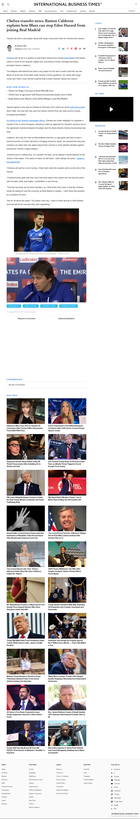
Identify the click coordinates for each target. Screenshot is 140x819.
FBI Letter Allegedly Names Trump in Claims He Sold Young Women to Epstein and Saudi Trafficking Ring (25, 499)
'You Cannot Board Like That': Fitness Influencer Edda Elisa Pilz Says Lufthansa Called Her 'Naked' (24, 571)
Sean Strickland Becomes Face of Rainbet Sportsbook (107, 172)
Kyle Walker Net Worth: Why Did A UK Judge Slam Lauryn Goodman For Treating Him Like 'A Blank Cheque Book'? (107, 33)
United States (88, 783)
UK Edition (131, 11)
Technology (5, 790)
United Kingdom (89, 779)
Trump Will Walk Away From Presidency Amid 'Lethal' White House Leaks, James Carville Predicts (25, 643)
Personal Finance (51, 11)
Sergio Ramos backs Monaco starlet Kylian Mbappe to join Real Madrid (37, 99)
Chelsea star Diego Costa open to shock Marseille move (31, 91)
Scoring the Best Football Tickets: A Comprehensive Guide (107, 133)
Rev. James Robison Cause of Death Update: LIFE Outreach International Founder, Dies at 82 (66, 714)
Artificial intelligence (35, 790)
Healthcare (32, 776)
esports (31, 797)
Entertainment (72, 11)
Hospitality (32, 773)
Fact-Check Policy (62, 793)
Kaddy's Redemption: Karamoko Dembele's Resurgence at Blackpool (107, 45)
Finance (31, 783)
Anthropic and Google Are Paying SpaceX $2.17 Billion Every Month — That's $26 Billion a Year (67, 643)
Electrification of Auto (36, 779)
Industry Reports (34, 807)
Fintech (31, 804)
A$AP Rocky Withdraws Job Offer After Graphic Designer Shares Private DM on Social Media (64, 571)
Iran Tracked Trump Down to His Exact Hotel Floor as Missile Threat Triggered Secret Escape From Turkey (66, 464)
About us (59, 769)
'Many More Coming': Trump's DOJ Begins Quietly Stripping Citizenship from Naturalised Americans (67, 678)
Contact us (59, 773)
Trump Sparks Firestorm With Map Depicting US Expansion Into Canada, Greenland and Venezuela (66, 607)
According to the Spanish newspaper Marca (26, 120)
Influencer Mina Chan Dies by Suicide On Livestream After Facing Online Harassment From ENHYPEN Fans (25, 428)
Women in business (35, 793)
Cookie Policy (60, 783)
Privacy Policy (61, 779)
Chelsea (10, 58)
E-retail (31, 769)
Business (32, 11)
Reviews (92, 11)
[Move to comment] (84, 49)
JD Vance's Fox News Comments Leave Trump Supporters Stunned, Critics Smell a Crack (24, 714)
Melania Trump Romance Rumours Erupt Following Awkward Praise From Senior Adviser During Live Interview (23, 678)
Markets (23, 11)
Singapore (87, 776)
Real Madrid (69, 58)
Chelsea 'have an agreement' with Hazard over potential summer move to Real (40, 95)
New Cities (32, 800)
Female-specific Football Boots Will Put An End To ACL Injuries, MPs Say (107, 83)
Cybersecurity (33, 786)
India (85, 773)
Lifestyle (83, 11)
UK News (14, 11)
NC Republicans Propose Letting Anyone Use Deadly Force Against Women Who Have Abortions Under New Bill (26, 607)
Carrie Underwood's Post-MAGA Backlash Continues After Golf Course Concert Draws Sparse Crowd (66, 428)
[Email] (80, 49)
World (5, 11)
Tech (61, 11)
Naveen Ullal (21, 46)
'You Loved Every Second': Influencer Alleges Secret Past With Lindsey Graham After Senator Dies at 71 (67, 535)
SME (40, 11)
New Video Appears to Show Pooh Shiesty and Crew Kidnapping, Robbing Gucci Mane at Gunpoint (66, 750)
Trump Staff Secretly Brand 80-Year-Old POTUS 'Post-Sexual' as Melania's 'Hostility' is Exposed (26, 750)
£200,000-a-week (77, 107)
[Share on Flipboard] (72, 49)
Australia (86, 769)
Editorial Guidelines (66, 319)
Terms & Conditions (62, 776)
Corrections (60, 786)
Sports (4, 800)
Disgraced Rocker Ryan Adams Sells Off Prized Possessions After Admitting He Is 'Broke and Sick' (24, 464)
